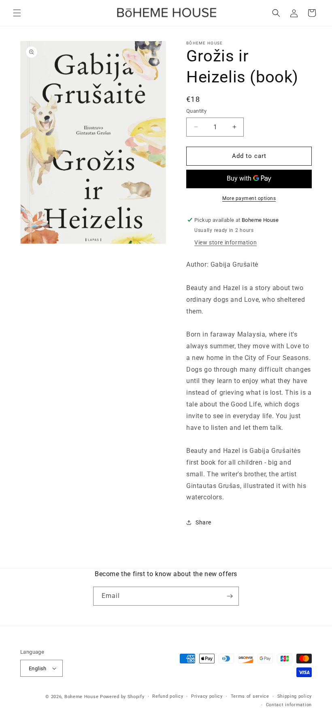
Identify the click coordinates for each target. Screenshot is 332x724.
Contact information (289, 704)
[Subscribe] (229, 596)
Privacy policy (207, 696)
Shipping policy (294, 696)
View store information (225, 242)
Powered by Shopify (122, 696)
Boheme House (81, 696)
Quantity (196, 111)
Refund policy (167, 696)
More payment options (249, 198)
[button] (17, 13)
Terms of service (250, 696)
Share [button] (203, 522)
